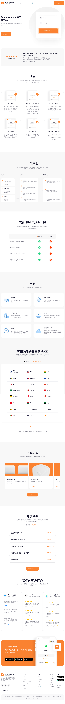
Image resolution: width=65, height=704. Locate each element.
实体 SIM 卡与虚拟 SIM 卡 (27, 682)
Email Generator (52, 677)
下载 (39, 681)
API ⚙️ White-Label (34, 3)
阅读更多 (8, 486)
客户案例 (25, 688)
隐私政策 (59, 685)
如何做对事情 (35, 479)
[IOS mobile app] (60, 677)
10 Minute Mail (52, 681)
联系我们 (34, 525)
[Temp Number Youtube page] (5, 685)
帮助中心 (40, 684)
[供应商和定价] (16, 469)
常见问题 (40, 679)
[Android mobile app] (60, 680)
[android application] (18, 659)
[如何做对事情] (41, 469)
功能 (24, 677)
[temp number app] (28, 659)
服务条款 (59, 683)
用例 (24, 685)
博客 (39, 677)
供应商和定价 (10, 479)
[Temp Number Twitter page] (2, 685)
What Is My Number (53, 685)
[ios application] (9, 659)
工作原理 (25, 679)
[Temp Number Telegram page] (8, 685)
